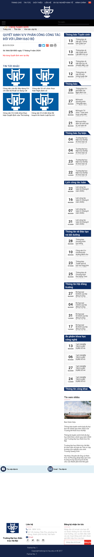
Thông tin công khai (76, 388)
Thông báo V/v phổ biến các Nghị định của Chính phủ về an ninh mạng (82, 92)
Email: (31, 537)
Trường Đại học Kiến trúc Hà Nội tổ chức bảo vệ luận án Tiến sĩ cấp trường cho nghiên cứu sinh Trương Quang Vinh (77, 448)
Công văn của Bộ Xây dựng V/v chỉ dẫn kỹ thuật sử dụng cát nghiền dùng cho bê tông (16, 90)
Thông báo (71, 83)
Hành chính (80, 3)
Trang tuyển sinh (18, 26)
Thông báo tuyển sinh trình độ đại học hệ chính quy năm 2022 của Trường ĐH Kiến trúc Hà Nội (77, 428)
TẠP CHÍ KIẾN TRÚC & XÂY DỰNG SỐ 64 (81, 368)
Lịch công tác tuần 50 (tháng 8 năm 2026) (82, 222)
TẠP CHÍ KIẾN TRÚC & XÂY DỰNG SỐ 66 (81, 346)
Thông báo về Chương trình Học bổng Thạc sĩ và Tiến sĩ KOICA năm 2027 (81, 277)
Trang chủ (16, 3)
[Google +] (38, 541)
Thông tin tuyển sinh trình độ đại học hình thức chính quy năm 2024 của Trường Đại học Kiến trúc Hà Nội (77, 438)
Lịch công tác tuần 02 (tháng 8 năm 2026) (82, 189)
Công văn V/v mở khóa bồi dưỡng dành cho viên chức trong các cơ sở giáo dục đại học (82, 255)
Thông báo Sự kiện (75, 133)
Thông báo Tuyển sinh (77, 34)
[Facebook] (28, 541)
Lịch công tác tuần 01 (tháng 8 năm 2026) (82, 200)
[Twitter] (33, 541)
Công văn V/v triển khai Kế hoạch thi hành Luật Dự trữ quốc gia (43, 115)
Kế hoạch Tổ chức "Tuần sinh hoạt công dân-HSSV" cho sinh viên (82, 114)
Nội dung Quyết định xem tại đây (16, 55)
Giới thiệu (37, 3)
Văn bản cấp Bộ (30, 29)
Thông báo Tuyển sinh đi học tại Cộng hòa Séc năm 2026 (82, 264)
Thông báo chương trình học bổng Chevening (81, 242)
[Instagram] (43, 541)
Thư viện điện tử (12, 469)
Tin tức (27, 3)
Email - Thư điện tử (60, 469)
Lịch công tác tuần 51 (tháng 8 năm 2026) (82, 211)
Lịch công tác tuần (75, 182)
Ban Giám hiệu (70, 422)
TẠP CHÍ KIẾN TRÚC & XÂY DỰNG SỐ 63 (81, 379)
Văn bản (17, 29)
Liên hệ (48, 3)
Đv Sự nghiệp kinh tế (63, 3)
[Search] (87, 22)
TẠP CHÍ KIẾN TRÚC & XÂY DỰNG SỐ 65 (81, 357)
